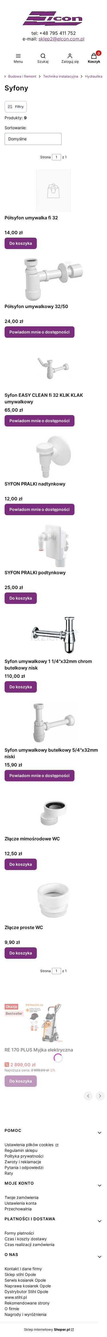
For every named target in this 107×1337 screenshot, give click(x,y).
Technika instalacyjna (60, 76)
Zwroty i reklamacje (23, 1161)
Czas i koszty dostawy (26, 1238)
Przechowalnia (18, 1208)
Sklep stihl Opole (20, 1274)
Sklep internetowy (47, 1329)
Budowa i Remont (22, 76)
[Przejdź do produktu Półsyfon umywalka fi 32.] (53, 190)
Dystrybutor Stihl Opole (26, 1291)
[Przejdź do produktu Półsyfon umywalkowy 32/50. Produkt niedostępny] (53, 279)
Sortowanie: (16, 127)
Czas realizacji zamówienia (29, 1244)
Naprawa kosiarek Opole (28, 1285)
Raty (9, 1173)
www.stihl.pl (16, 1297)
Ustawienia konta (21, 1203)
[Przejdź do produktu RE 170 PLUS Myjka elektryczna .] (47, 1023)
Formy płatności (19, 1233)
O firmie (12, 1308)
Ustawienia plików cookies (29, 1144)
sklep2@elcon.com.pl (61, 39)
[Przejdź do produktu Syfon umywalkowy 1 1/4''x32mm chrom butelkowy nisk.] (53, 634)
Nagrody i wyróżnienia (26, 1314)
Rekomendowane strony (27, 1302)
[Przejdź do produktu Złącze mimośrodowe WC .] (53, 811)
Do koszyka (20, 243)
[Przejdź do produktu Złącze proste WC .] (53, 900)
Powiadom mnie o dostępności (39, 331)
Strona (45, 157)
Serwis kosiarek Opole (25, 1280)
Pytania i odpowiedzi (24, 1167)
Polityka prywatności (24, 1156)
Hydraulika (93, 76)
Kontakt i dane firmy (23, 1268)
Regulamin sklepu (21, 1150)
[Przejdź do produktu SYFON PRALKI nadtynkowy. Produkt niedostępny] (53, 457)
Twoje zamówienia (22, 1197)
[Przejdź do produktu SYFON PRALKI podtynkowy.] (53, 545)
